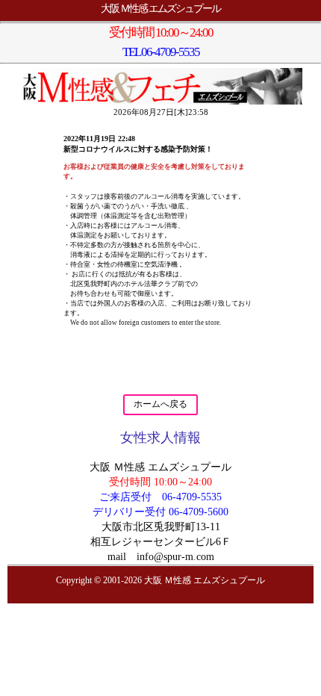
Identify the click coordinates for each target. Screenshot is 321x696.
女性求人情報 (160, 437)
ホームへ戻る (160, 404)
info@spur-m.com (175, 556)
